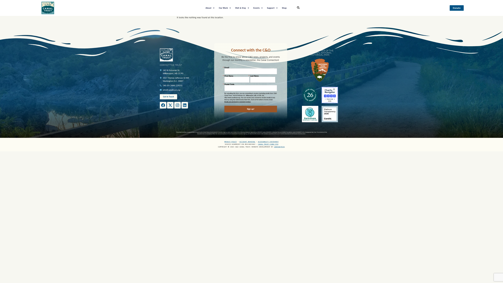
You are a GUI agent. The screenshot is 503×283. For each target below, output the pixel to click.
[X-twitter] (170, 105)
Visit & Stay (240, 8)
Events (256, 8)
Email (226, 67)
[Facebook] (163, 105)
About (208, 8)
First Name (228, 76)
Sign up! (250, 109)
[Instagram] (177, 105)
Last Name (254, 76)
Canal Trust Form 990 (268, 144)
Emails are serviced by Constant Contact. (237, 101)
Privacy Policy (230, 142)
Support (271, 8)
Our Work (223, 8)
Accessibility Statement (268, 142)
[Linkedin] (184, 105)
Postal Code (229, 84)
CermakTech (279, 147)
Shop (284, 8)
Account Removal (247, 142)
